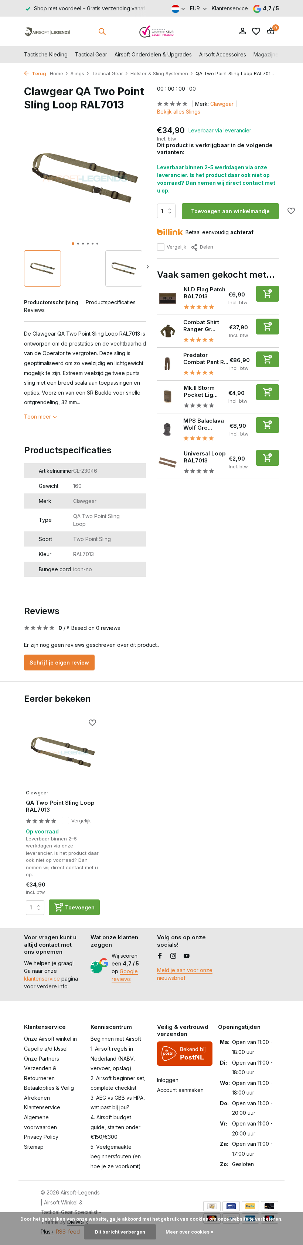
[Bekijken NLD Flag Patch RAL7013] (167, 298)
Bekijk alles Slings (178, 111)
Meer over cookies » (190, 1232)
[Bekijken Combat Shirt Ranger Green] (167, 331)
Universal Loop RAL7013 (205, 457)
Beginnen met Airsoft (116, 1039)
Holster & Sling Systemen (159, 73)
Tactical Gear (91, 54)
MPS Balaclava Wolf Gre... (203, 424)
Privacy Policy (41, 1137)
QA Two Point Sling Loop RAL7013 (60, 806)
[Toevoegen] (267, 294)
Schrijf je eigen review (59, 662)
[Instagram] (173, 956)
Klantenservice (230, 8)
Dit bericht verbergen (120, 1232)
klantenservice (42, 978)
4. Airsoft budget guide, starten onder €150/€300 (115, 1127)
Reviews (34, 310)
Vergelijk (176, 247)
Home (56, 73)
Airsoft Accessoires (222, 54)
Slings (77, 73)
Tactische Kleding (46, 54)
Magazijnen (267, 54)
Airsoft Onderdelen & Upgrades (153, 54)
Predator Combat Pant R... (205, 358)
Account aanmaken (180, 1090)
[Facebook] (160, 956)
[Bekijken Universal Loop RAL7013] (167, 462)
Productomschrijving (51, 302)
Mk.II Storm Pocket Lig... (201, 391)
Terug (38, 73)
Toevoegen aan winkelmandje (230, 211)
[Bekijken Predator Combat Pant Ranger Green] (167, 364)
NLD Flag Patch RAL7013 (204, 293)
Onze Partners (41, 1058)
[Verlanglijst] (256, 31)
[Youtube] (187, 956)
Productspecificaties (111, 302)
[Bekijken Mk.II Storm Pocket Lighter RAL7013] (167, 396)
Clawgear (222, 104)
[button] (73, 243)
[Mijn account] (242, 31)
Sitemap (34, 1147)
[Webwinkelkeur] (156, 31)
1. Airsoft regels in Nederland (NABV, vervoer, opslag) (113, 1058)
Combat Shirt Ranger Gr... (201, 326)
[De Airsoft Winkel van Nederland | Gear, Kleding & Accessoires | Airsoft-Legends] (47, 31)
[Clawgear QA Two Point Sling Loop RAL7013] (63, 752)
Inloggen (167, 1080)
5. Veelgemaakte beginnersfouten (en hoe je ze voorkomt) (116, 1156)
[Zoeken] (102, 31)
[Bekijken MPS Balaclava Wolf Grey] (167, 429)
